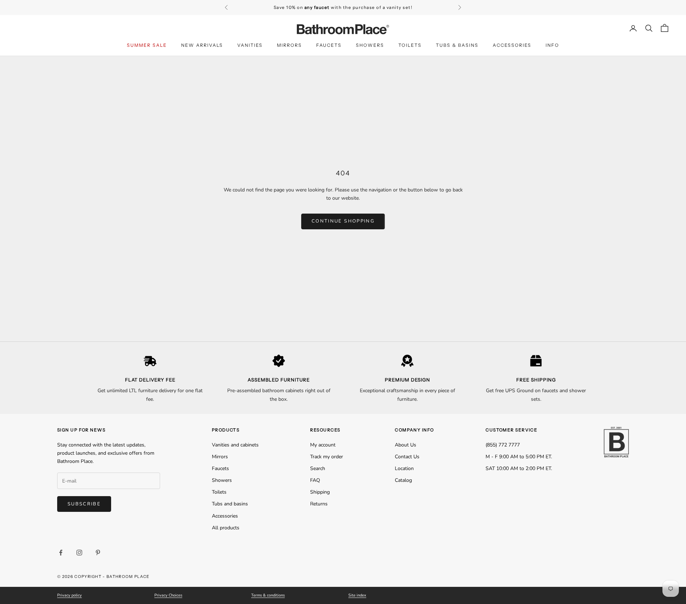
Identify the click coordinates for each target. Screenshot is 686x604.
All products (225, 527)
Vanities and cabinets (235, 444)
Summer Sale (147, 45)
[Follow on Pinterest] (97, 552)
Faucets (329, 45)
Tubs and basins (230, 503)
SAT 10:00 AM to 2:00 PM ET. (519, 468)
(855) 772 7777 (503, 444)
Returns (319, 503)
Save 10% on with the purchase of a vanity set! (343, 7)
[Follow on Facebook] (60, 552)
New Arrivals (202, 45)
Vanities (250, 45)
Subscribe (84, 504)
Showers (370, 45)
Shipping (320, 492)
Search (317, 468)
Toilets (410, 45)
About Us (405, 444)
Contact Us (407, 456)
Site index (357, 595)
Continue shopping (343, 221)
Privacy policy (69, 595)
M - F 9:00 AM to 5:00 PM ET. (519, 456)
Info (552, 45)
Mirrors (289, 45)
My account (322, 444)
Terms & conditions (268, 595)
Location (404, 468)
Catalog (403, 480)
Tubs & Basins (457, 45)
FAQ (315, 480)
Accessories (512, 45)
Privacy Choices (168, 595)
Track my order (326, 456)
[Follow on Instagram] (79, 552)
